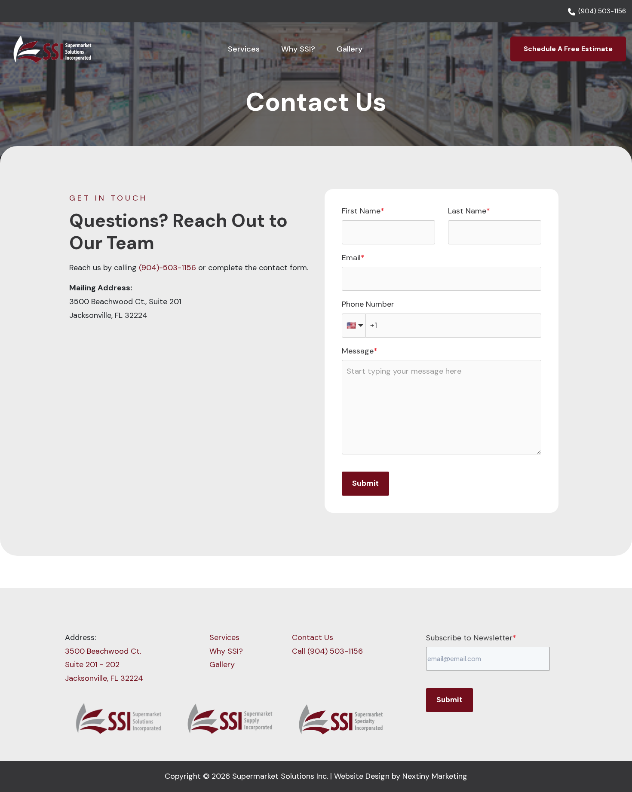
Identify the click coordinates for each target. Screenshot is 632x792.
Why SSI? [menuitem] (226, 651)
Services (244, 49)
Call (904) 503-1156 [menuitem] (327, 651)
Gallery (349, 49)
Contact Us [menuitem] (312, 637)
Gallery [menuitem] (222, 664)
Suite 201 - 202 (92, 664)
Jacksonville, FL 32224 (104, 678)
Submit (365, 483)
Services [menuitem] (224, 637)
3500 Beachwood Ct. (103, 651)
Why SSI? (298, 49)
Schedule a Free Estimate (568, 48)
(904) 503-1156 (602, 11)
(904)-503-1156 (167, 267)
